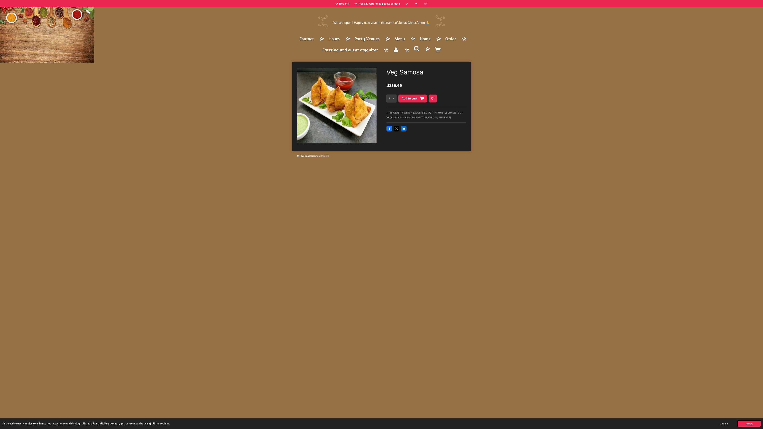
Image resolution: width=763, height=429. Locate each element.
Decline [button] (724, 423)
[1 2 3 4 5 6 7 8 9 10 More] (391, 99)
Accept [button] (749, 423)
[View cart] (437, 50)
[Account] (396, 50)
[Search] (416, 49)
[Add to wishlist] (433, 99)
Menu (324, 156)
